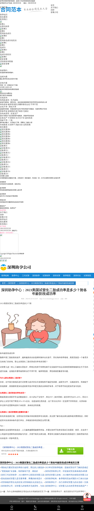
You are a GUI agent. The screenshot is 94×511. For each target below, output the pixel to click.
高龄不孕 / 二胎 (6, 120)
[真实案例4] (5, 132)
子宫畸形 (11, 118)
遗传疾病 (28, 118)
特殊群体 (3, 104)
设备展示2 (4, 155)
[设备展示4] (5, 162)
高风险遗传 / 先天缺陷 (9, 100)
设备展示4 (4, 164)
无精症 (26, 111)
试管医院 (87, 276)
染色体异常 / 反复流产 (9, 113)
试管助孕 (46, 276)
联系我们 (3, 19)
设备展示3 (4, 160)
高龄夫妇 (19, 125)
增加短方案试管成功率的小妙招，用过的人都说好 (22, 467)
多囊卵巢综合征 (23, 104)
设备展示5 (4, 169)
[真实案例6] (5, 129)
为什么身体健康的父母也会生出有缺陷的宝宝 (25, 491)
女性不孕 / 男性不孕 (8, 107)
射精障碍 (11, 111)
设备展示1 (4, 150)
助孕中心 (15, 276)
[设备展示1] (5, 148)
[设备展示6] (5, 171)
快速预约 (3, 70)
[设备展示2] (5, 153)
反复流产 (3, 118)
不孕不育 (34, 104)
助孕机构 (5, 276)
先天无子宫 (20, 118)
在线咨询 (3, 98)
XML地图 (72, 498)
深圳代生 (77, 276)
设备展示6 (4, 174)
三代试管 (25, 276)
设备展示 (3, 146)
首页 (52, 5)
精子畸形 (19, 111)
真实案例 (3, 17)
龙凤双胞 (26, 125)
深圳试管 (56, 276)
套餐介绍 (54, 12)
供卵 (52, 10)
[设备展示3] (5, 157)
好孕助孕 (3, 7)
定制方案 (3, 83)
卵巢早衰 (3, 111)
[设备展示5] (5, 167)
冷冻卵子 (11, 125)
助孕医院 (66, 276)
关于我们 (54, 8)
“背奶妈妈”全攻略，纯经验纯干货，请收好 (19, 471)
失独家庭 (3, 125)
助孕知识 (3, 15)
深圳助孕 (36, 276)
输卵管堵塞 (12, 104)
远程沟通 (3, 77)
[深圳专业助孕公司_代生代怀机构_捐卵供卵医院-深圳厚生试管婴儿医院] (25, 267)
